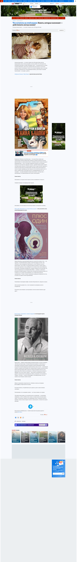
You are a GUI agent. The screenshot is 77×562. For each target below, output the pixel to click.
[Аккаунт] (75, 1)
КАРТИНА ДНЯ (23, 421)
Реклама (57, 3)
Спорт (57, 1)
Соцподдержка (48, 1)
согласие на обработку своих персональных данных (57, 475)
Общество (25, 1)
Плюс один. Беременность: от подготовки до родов (25, 208)
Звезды (38, 1)
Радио (53, 3)
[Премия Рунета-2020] (25, 3)
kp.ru (19, 30)
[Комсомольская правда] (17, 3)
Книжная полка (18, 421)
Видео (9, 1)
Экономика (30, 1)
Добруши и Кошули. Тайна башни (22, 74)
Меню (1, 1)
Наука (53, 1)
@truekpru (20, 412)
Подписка (62, 3)
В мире (34, 1)
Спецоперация (14, 1)
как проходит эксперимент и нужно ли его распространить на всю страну (35, 153)
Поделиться (62, 30)
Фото (6, 1)
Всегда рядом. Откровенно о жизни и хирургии (24, 313)
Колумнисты (61, 1)
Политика (20, 1)
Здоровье (42, 1)
